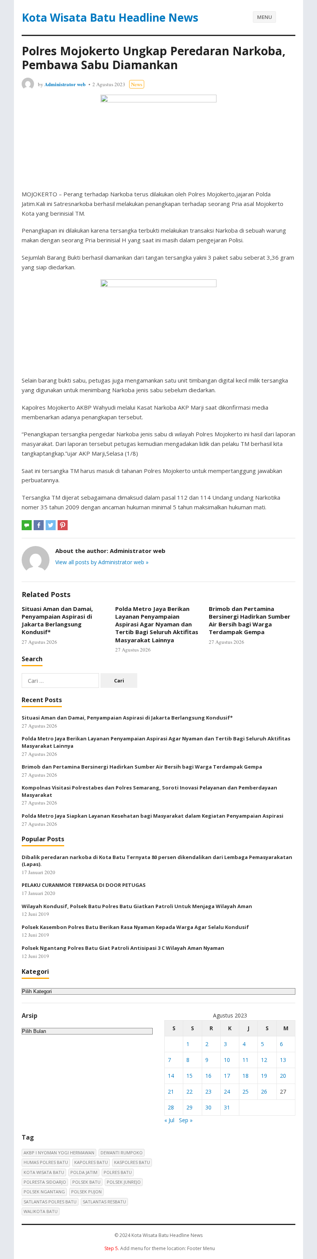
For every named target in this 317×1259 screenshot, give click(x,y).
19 (264, 1075)
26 (264, 1091)
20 (283, 1075)
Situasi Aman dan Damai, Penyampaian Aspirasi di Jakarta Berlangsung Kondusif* (57, 620)
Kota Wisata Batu (44, 1172)
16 (208, 1075)
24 (227, 1091)
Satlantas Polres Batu (50, 1202)
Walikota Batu (41, 1211)
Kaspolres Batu (132, 1162)
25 (245, 1091)
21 (171, 1091)
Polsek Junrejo (124, 1182)
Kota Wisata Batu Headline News (110, 17)
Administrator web (64, 84)
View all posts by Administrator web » (101, 562)
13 (283, 1059)
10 (227, 1059)
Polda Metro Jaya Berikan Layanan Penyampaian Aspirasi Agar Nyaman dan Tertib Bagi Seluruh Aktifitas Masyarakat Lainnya (156, 624)
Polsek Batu (86, 1182)
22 (189, 1091)
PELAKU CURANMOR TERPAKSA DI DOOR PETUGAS (84, 884)
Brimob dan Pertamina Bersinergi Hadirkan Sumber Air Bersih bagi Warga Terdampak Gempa (249, 620)
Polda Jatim (83, 1172)
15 (189, 1075)
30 (208, 1107)
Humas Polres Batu (46, 1162)
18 (245, 1075)
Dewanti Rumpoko (122, 1152)
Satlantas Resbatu (104, 1202)
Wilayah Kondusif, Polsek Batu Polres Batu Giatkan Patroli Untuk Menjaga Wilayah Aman (137, 906)
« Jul (169, 1120)
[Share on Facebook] (39, 525)
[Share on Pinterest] (63, 525)
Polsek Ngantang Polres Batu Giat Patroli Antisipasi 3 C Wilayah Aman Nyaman (123, 947)
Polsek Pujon (86, 1191)
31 (227, 1107)
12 (264, 1059)
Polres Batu (118, 1172)
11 (245, 1059)
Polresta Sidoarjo (45, 1182)
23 (208, 1091)
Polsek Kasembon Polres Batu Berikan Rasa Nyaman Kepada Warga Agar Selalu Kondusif (135, 927)
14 (171, 1075)
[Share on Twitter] (51, 525)
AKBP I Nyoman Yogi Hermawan (59, 1152)
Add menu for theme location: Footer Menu (159, 1248)
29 (189, 1107)
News (136, 84)
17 (227, 1075)
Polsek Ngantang (44, 1191)
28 (171, 1107)
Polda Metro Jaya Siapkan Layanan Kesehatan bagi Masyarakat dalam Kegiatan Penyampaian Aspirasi (152, 815)
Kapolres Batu (91, 1162)
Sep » (186, 1120)
